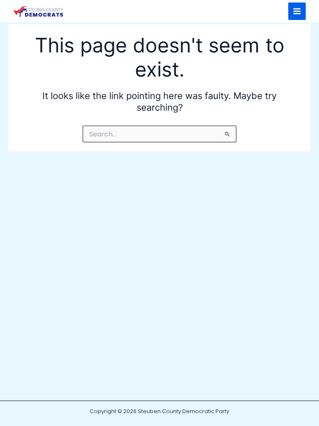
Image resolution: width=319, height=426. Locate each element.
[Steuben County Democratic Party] (38, 11)
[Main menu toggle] (297, 11)
